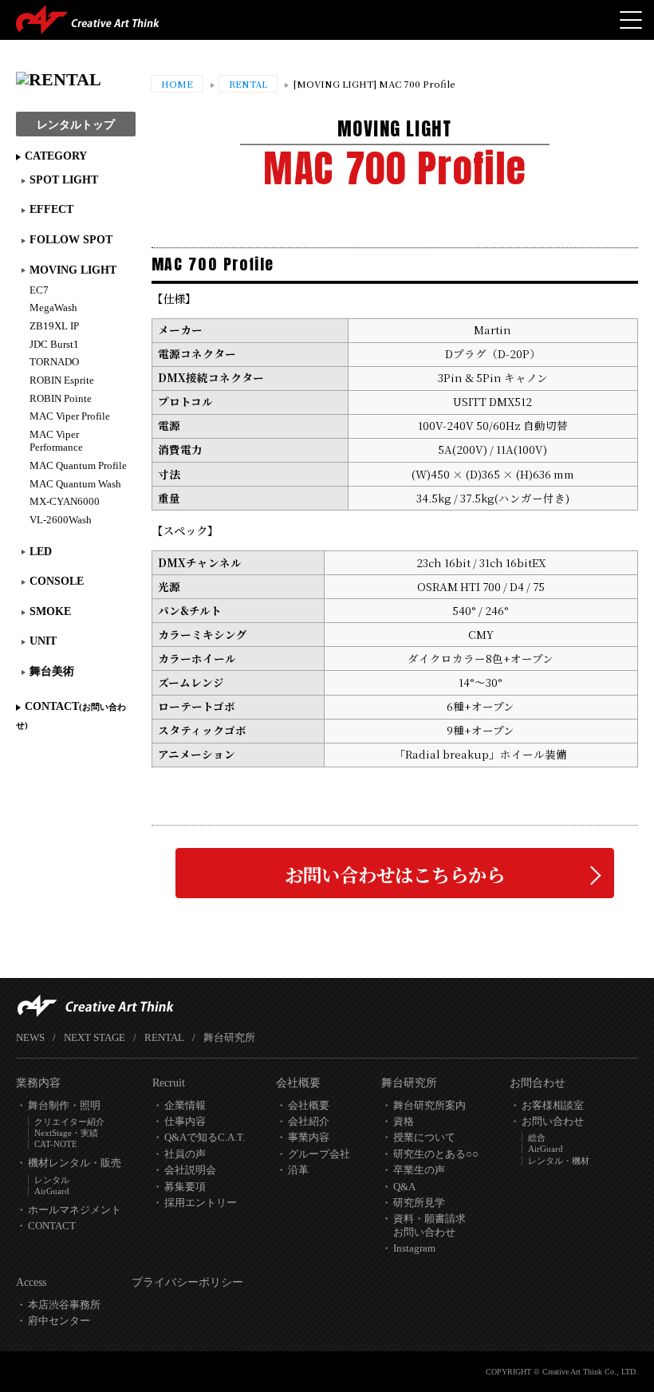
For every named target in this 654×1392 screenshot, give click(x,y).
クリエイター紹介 (69, 1121)
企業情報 (185, 1105)
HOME (177, 83)
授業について (424, 1137)
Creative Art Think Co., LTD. (590, 1371)
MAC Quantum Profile (78, 465)
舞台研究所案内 (429, 1105)
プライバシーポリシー (187, 1282)
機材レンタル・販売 (74, 1163)
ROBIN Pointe (61, 398)
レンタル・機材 (558, 1160)
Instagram (414, 1248)
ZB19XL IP (54, 326)
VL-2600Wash (61, 520)
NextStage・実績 (66, 1133)
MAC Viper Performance (56, 441)
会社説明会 (190, 1170)
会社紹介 (308, 1121)
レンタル (51, 1180)
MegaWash (53, 307)
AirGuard (51, 1191)
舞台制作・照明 (64, 1105)
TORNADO (54, 362)
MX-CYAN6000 (65, 501)
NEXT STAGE (94, 1037)
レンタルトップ (76, 125)
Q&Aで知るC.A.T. (204, 1137)
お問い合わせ (553, 1121)
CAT (88, 19)
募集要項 (185, 1187)
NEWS (30, 1037)
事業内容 (308, 1137)
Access (31, 1282)
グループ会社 (319, 1154)
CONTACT (71, 715)
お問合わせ (537, 1083)
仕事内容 (185, 1121)
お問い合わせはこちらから (395, 874)
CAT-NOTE (55, 1144)
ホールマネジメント (74, 1210)
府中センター (59, 1321)
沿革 (298, 1170)
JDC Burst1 (54, 344)
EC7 (39, 290)
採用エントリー (200, 1203)
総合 (537, 1137)
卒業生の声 (419, 1170)
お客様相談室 (553, 1105)
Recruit (168, 1083)
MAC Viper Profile (70, 416)
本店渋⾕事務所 (64, 1305)
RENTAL (248, 83)
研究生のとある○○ (436, 1154)
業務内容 (38, 1083)
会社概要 (298, 1083)
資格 (403, 1121)
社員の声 (185, 1154)
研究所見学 (419, 1203)
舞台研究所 (229, 1037)
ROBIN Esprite (62, 380)
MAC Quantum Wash (75, 484)
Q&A (404, 1187)
